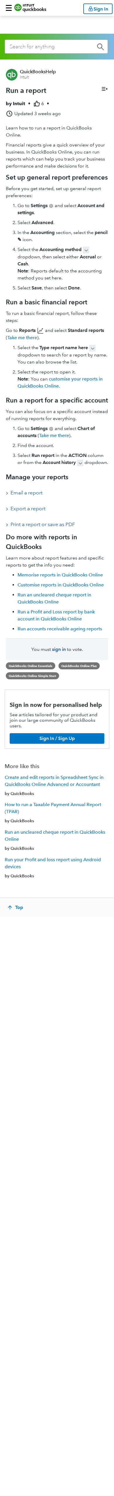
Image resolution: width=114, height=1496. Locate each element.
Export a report (28, 508)
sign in (59, 649)
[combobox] (56, 47)
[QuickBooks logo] (30, 8)
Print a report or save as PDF (43, 524)
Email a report (27, 492)
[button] (9, 8)
